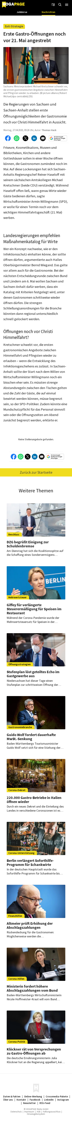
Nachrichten (48, 12)
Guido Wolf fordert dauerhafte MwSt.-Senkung (31, 736)
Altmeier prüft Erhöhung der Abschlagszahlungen (30, 925)
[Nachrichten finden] (60, 4)
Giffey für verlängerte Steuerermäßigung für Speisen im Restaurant (34, 608)
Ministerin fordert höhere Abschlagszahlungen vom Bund (32, 988)
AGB (38, 1111)
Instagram (63, 1099)
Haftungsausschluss (51, 1111)
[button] (66, 4)
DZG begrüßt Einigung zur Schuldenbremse (28, 544)
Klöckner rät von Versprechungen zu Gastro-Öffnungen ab (34, 1051)
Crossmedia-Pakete (57, 1096)
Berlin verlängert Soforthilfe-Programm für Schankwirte (30, 862)
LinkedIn (49, 1099)
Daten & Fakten (11, 1096)
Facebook (35, 1099)
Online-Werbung (33, 1096)
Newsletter (29, 1103)
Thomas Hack (49, 130)
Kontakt (21, 1099)
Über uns (8, 1099)
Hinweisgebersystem (36, 1114)
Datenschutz (16, 1111)
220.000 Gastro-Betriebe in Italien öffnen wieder (34, 799)
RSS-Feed (45, 1103)
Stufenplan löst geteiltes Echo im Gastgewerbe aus (33, 673)
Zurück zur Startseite (36, 472)
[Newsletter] (53, 4)
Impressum (29, 1111)
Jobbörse (22, 12)
